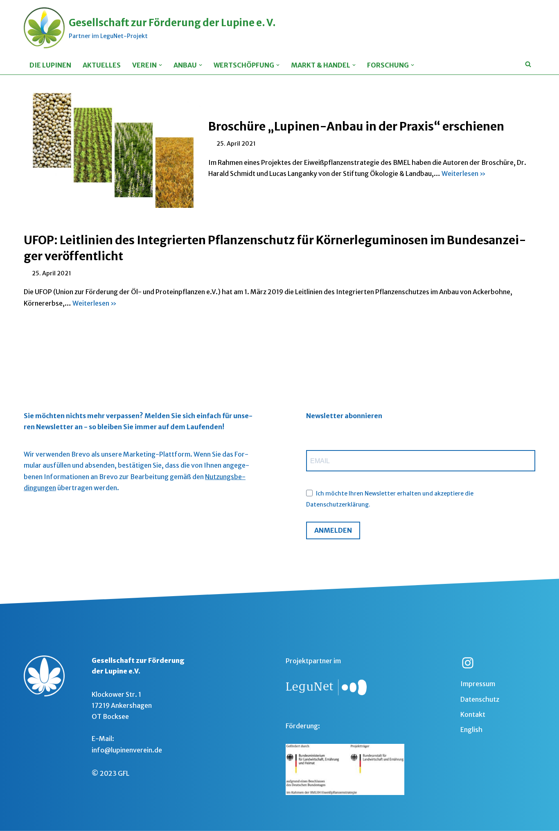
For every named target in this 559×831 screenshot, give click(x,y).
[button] (160, 65)
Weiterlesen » (464, 173)
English (471, 729)
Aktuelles (102, 65)
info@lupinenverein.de (127, 750)
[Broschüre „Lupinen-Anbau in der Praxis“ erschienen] (112, 149)
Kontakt (472, 714)
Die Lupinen (50, 65)
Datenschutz (479, 699)
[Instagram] (467, 662)
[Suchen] (528, 63)
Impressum (477, 684)
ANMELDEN (333, 530)
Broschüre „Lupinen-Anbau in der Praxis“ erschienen (356, 126)
